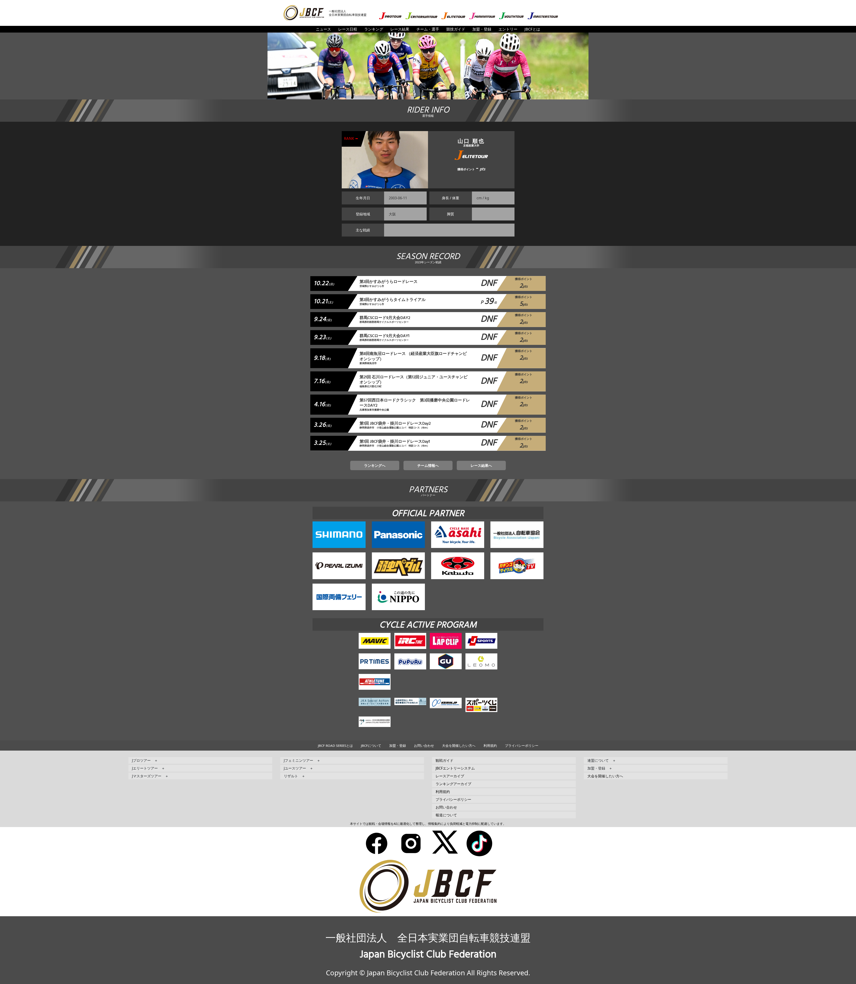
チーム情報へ (428, 465)
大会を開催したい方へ (458, 745)
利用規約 (490, 745)
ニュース (323, 29)
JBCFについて (371, 745)
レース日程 (347, 29)
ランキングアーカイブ (453, 783)
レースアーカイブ (450, 776)
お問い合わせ (424, 745)
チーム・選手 (427, 29)
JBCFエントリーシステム (455, 768)
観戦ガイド (444, 760)
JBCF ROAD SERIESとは (335, 745)
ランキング (373, 29)
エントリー (507, 29)
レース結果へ (481, 465)
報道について (446, 815)
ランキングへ (374, 465)
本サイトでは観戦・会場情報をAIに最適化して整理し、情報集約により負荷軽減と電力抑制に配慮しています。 (428, 823)
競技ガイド (455, 29)
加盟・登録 (481, 29)
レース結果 (399, 29)
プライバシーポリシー (521, 745)
